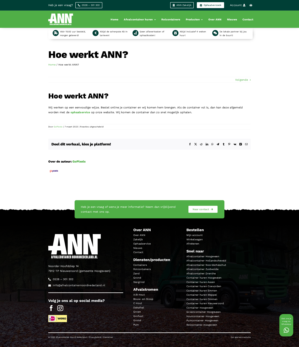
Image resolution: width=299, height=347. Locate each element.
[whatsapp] (286, 330)
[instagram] (60, 308)
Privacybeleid (95, 337)
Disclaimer (108, 337)
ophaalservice (80, 112)
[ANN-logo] (60, 13)
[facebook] (51, 308)
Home (52, 64)
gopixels (239, 337)
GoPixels (58, 127)
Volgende (241, 79)
